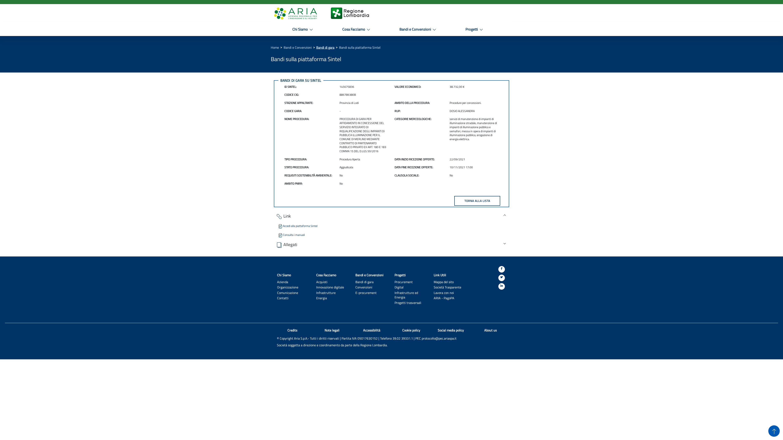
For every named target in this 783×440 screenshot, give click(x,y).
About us (490, 330)
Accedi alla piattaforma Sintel (300, 226)
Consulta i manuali (294, 235)
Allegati (290, 244)
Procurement (404, 281)
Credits (292, 330)
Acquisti (321, 281)
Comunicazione (287, 292)
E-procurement (366, 292)
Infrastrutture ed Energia (406, 295)
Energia (321, 298)
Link (287, 216)
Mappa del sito (444, 281)
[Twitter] (501, 278)
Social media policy (451, 330)
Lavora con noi (444, 292)
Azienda (282, 281)
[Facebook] (501, 269)
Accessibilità (371, 330)
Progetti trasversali (408, 302)
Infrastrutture (326, 292)
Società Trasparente (447, 287)
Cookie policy (411, 330)
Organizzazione (287, 287)
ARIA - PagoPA (444, 298)
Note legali (332, 330)
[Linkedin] (501, 286)
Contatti (283, 298)
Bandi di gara (325, 47)
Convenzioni (363, 287)
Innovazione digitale (330, 287)
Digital (399, 287)
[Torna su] (774, 431)
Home (275, 47)
